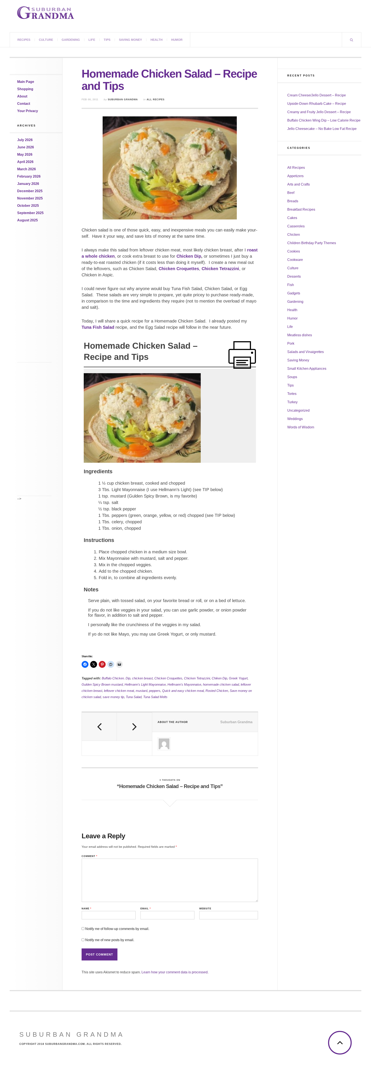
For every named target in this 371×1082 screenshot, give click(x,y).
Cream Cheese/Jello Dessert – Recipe (316, 95)
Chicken (293, 234)
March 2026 (26, 169)
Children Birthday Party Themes (311, 243)
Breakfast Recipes (301, 209)
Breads (292, 201)
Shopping (25, 89)
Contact (23, 103)
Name (86, 908)
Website (205, 908)
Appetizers (295, 176)
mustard (141, 690)
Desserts (294, 276)
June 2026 (25, 147)
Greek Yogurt (238, 678)
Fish (290, 285)
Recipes (23, 39)
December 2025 (30, 191)
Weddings (295, 419)
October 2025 (28, 205)
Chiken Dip (219, 678)
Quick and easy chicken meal (183, 690)
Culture (46, 39)
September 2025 (30, 213)
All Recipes (155, 99)
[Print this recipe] (242, 355)
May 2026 (24, 154)
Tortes (291, 394)
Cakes (292, 218)
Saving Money (130, 39)
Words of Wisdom (300, 427)
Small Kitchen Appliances (306, 368)
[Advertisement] (34, 298)
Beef (290, 193)
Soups (292, 377)
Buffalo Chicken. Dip (116, 678)
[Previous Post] (99, 727)
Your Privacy (27, 111)
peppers (154, 690)
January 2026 (28, 184)
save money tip (113, 697)
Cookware (295, 260)
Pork (290, 343)
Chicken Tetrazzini (220, 268)
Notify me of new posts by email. (109, 940)
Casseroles (296, 226)
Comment (89, 856)
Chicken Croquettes (168, 678)
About (22, 96)
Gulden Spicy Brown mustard (102, 684)
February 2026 (29, 176)
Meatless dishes (299, 335)
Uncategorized (298, 410)
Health (157, 39)
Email (145, 908)
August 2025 (27, 220)
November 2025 (30, 198)
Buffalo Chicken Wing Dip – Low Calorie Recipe (323, 120)
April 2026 (25, 162)
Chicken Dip (188, 256)
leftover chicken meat (119, 690)
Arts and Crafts (298, 184)
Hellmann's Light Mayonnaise (145, 684)
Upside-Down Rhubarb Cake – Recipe (316, 103)
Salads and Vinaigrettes (305, 352)
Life (91, 39)
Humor (176, 39)
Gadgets (293, 293)
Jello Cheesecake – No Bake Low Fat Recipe (322, 129)
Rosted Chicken (216, 690)
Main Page (25, 82)
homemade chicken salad (221, 684)
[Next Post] (134, 727)
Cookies (293, 251)
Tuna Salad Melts (155, 697)
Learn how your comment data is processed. (174, 972)
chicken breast (142, 678)
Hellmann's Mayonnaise (184, 684)
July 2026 (25, 140)
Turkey (292, 402)
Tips (107, 39)
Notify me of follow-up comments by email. (117, 929)
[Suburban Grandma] (45, 12)
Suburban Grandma (123, 99)
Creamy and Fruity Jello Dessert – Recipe (319, 112)
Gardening (71, 39)
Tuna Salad (133, 697)
